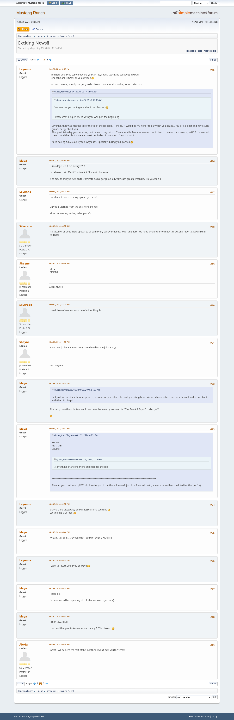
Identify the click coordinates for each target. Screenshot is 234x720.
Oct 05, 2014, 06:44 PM (59, 532)
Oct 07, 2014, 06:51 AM (59, 616)
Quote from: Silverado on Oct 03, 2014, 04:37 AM (77, 389)
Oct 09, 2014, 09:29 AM (59, 644)
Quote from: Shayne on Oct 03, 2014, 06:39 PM (76, 435)
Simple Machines (37, 717)
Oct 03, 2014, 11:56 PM (59, 342)
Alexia (23, 644)
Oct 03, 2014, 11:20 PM (59, 304)
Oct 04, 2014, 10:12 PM (59, 428)
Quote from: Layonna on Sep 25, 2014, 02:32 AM (78, 100)
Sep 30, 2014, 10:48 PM (59, 69)
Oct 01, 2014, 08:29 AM (59, 191)
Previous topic (194, 50)
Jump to (171, 697)
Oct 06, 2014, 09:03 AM (59, 588)
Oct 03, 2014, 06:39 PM (59, 263)
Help (191, 716)
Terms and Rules (202, 716)
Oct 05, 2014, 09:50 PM (59, 560)
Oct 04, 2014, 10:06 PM (59, 383)
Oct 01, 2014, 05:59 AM (59, 160)
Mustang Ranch (30, 12)
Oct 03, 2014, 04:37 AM (59, 226)
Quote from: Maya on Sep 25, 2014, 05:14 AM (75, 91)
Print (213, 60)
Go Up (20, 683)
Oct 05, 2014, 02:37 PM (59, 504)
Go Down (22, 60)
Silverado (25, 226)
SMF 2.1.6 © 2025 (21, 717)
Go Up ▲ (216, 716)
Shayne (24, 263)
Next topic (210, 50)
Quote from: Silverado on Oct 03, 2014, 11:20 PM (79, 459)
